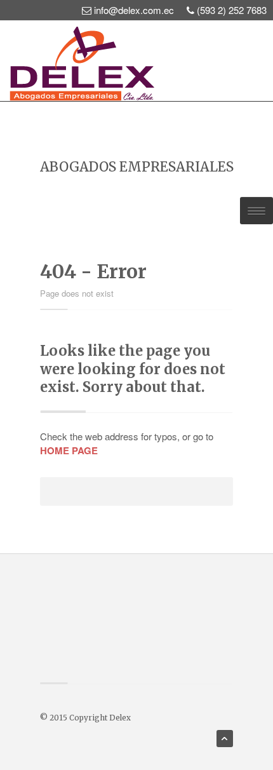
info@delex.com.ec (134, 10)
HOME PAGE (69, 450)
